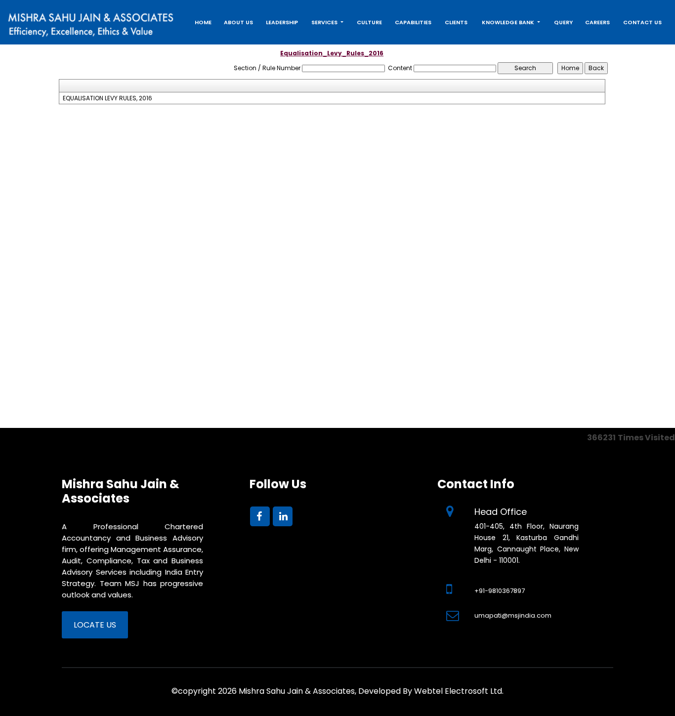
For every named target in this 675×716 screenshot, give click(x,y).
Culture (369, 22)
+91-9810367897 (499, 590)
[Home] (91, 22)
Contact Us (642, 22)
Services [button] (325, 22)
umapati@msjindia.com (512, 615)
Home (203, 22)
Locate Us (95, 625)
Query (563, 22)
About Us (238, 22)
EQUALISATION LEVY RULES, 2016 (107, 98)
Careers (597, 22)
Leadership (282, 22)
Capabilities (413, 22)
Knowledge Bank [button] (509, 22)
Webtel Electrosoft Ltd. (459, 691)
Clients (456, 22)
